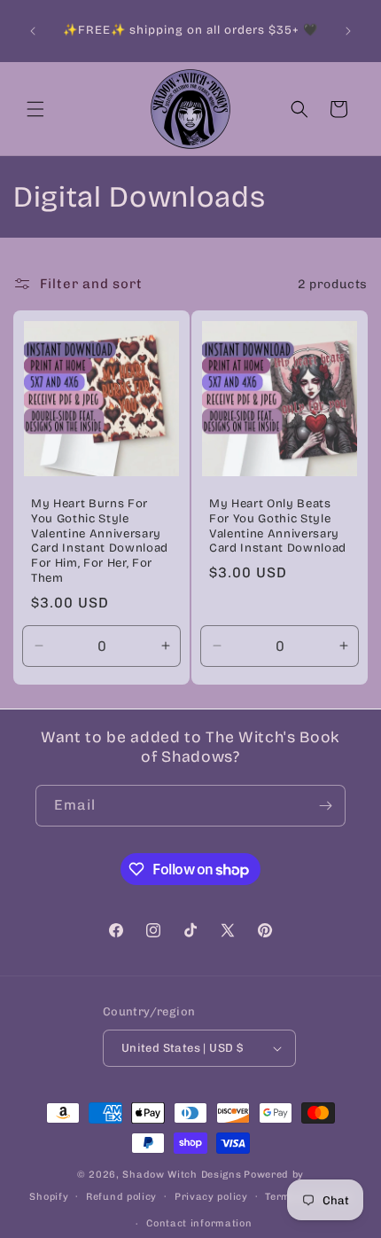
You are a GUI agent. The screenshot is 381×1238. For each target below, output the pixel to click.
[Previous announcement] (32, 31)
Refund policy (121, 1197)
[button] (35, 109)
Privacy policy (211, 1197)
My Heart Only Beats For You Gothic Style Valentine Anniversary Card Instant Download (277, 526)
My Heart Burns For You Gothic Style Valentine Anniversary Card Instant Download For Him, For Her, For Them (99, 541)
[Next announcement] (348, 31)
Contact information (199, 1223)
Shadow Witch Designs (181, 1174)
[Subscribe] (325, 806)
